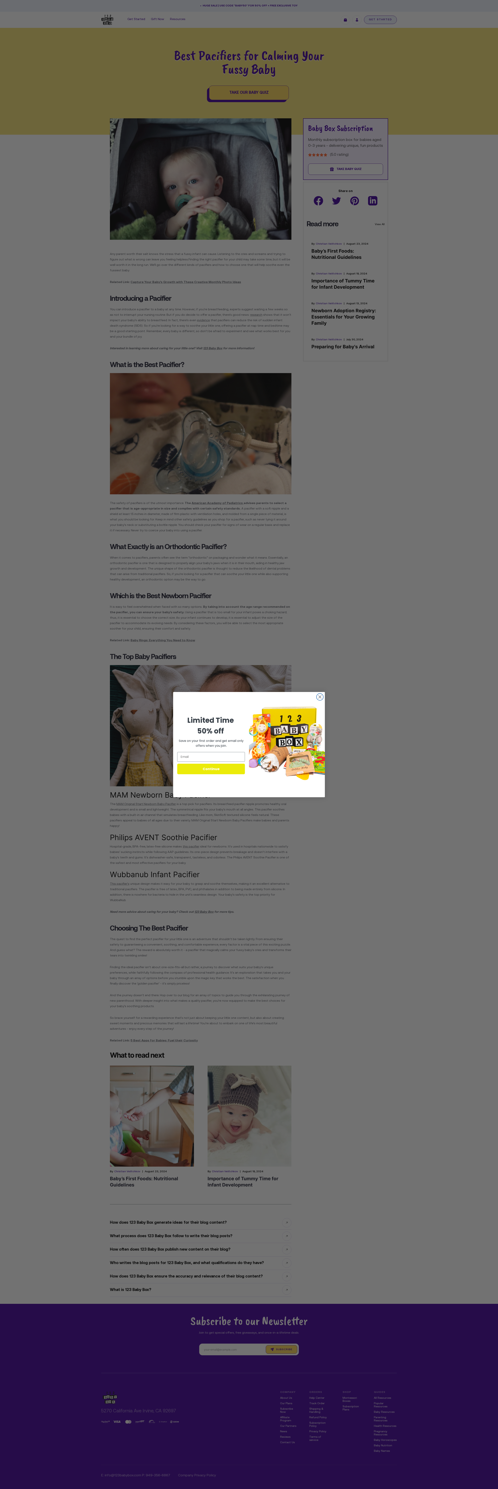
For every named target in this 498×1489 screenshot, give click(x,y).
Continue (211, 768)
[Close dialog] (320, 697)
